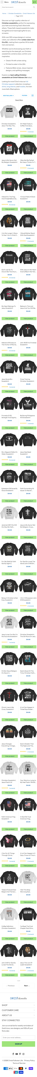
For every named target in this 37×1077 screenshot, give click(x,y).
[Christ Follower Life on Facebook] (13, 1054)
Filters (24, 95)
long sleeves (11, 87)
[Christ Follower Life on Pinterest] (20, 1054)
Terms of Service (19, 1063)
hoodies (22, 87)
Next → (27, 986)
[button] (32, 95)
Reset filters (19, 100)
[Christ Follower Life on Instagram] (23, 1054)
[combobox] (18, 7)
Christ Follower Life (15, 1060)
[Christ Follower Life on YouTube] (16, 1054)
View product (9, 136)
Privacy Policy (29, 1060)
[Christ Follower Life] (18, 2)
